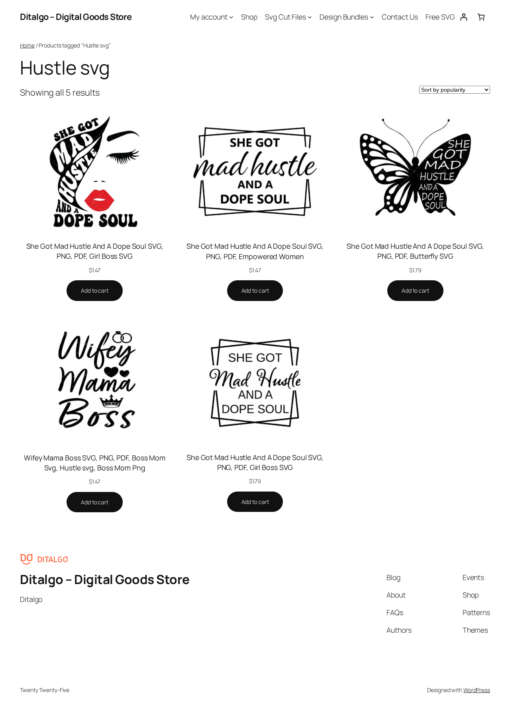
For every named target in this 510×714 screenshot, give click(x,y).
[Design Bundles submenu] (372, 17)
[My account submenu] (231, 17)
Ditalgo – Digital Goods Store (76, 17)
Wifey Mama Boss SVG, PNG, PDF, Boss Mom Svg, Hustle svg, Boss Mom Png (94, 462)
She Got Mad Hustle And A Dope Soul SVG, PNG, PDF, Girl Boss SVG (94, 251)
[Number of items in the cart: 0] (481, 17)
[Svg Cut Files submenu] (310, 17)
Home (27, 45)
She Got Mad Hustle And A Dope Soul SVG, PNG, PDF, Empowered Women (255, 251)
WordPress (476, 690)
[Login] (464, 17)
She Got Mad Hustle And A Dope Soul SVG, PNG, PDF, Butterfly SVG (415, 251)
